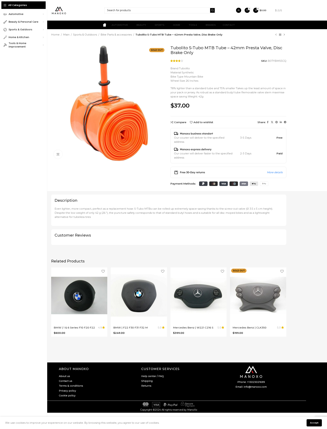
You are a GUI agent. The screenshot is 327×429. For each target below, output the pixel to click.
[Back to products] (280, 35)
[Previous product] (276, 35)
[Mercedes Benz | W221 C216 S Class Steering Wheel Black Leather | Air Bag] (198, 295)
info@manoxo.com (255, 386)
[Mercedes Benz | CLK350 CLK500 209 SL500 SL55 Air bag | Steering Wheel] (258, 295)
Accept (314, 422)
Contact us (65, 381)
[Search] (212, 10)
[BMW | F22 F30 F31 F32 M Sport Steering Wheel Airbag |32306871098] (139, 295)
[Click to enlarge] (58, 154)
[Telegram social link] (285, 122)
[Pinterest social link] (276, 122)
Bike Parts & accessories (116, 34)
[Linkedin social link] (281, 122)
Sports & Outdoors (85, 34)
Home (55, 34)
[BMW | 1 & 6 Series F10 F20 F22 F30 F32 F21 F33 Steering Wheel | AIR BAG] (79, 295)
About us (64, 376)
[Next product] (284, 35)
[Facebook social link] (268, 122)
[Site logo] (59, 10)
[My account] (238, 10)
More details (275, 172)
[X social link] (272, 122)
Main (66, 34)
